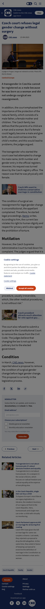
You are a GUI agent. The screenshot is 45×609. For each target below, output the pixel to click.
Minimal (9, 288)
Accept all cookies (26, 288)
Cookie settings (10, 281)
